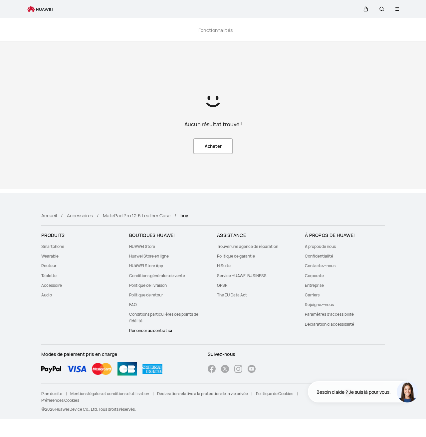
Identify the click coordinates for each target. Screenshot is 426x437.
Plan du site (51, 393)
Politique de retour (146, 295)
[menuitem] (81, 246)
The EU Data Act (232, 295)
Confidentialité (319, 256)
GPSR (222, 285)
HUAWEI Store (142, 246)
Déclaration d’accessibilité (329, 324)
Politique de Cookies (274, 393)
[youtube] (252, 369)
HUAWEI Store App (146, 266)
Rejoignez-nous (319, 304)
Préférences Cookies (60, 400)
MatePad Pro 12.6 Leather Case (136, 215)
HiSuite (224, 266)
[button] (365, 9)
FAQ (133, 304)
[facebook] (212, 369)
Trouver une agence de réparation (247, 246)
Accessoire (51, 285)
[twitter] (225, 369)
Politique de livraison (148, 285)
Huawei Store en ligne (149, 256)
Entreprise (314, 285)
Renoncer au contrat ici (150, 330)
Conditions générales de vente (157, 275)
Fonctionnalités (215, 30)
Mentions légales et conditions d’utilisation (109, 393)
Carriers (312, 295)
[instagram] (238, 369)
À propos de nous (320, 246)
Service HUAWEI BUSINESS (242, 275)
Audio (46, 295)
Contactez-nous (320, 266)
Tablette (49, 275)
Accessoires (80, 215)
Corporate (314, 275)
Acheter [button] (213, 146)
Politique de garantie (236, 256)
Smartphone (52, 246)
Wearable (50, 256)
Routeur (48, 266)
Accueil (49, 215)
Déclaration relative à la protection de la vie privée (202, 393)
